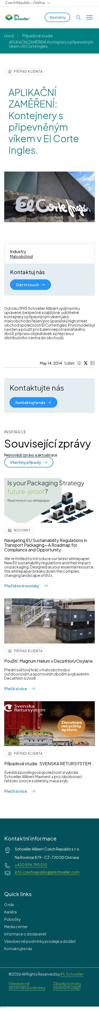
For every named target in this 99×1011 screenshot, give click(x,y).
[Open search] (78, 17)
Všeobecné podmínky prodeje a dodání (40, 941)
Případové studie (37, 35)
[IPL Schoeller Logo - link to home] (17, 17)
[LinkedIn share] (92, 363)
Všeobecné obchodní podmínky (26, 985)
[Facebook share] (79, 363)
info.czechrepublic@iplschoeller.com (47, 872)
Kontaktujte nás (18, 948)
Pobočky (12, 919)
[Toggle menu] (89, 17)
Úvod (9, 35)
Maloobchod (21, 256)
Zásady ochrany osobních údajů (67, 985)
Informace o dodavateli (25, 934)
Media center (16, 926)
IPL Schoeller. (72, 974)
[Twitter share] (86, 363)
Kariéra (10, 912)
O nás (9, 904)
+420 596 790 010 (31, 865)
